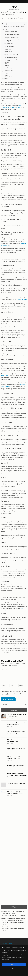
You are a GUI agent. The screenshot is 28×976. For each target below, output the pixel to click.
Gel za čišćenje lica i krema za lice (13, 34)
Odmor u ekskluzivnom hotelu (12, 54)
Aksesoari (5, 72)
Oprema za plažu (9, 43)
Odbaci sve (14, 972)
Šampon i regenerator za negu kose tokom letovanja (15, 39)
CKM (14, 7)
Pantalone (8, 63)
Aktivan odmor (8, 51)
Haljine (7, 65)
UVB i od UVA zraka (21, 299)
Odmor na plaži (8, 52)
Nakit (6, 75)
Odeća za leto (8, 56)
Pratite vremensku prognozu (12, 59)
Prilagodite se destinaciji (12, 57)
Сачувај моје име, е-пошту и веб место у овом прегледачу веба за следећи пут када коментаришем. (14, 692)
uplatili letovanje (16, 107)
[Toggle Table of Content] (23, 24)
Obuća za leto (8, 49)
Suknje (7, 62)
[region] (14, 960)
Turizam (22, 18)
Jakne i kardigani (9, 68)
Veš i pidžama (10, 70)
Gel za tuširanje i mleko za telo (13, 32)
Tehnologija (6, 78)
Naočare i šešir (8, 76)
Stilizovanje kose (10, 41)
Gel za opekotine (10, 46)
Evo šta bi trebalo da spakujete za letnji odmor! (13, 13)
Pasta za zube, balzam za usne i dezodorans (15, 35)
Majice (7, 67)
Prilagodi (14, 968)
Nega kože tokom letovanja (11, 31)
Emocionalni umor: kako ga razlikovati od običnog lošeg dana (16, 715)
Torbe (6, 73)
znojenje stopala (5, 375)
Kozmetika (5, 29)
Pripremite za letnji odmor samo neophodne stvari (13, 27)
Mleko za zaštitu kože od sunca (13, 44)
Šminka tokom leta (9, 48)
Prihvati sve (14, 964)
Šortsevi (8, 60)
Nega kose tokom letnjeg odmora (12, 37)
